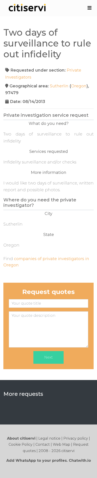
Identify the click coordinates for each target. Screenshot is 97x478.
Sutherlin (59, 86)
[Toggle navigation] (89, 7)
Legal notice (49, 438)
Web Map (61, 444)
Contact (42, 444)
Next (48, 357)
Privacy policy (75, 438)
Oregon (78, 86)
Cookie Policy (20, 444)
